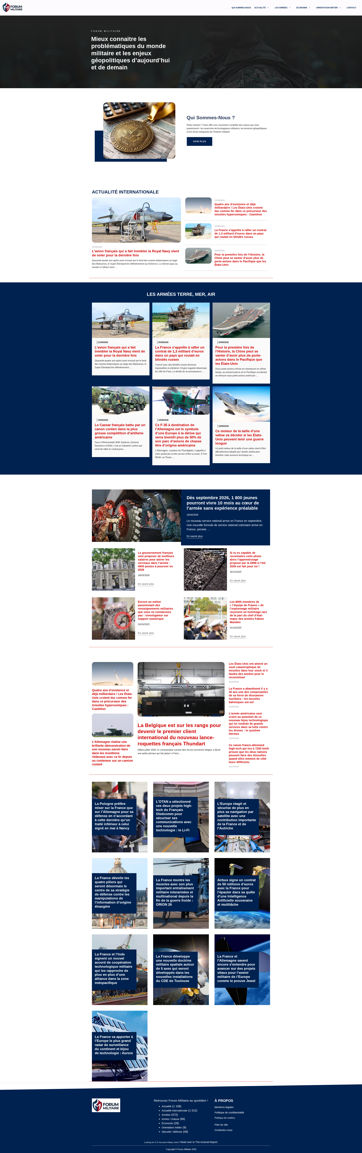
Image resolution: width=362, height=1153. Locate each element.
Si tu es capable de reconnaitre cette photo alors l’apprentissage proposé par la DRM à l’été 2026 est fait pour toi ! (248, 559)
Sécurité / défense (172, 1131)
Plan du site (221, 1124)
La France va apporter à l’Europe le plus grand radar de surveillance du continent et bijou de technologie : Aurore (114, 1045)
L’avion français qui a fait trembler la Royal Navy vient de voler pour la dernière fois (135, 253)
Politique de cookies (225, 1118)
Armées (166, 1114)
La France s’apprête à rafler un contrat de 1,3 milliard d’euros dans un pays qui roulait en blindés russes (240, 233)
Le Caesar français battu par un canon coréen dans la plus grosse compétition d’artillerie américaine (120, 431)
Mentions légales (224, 1107)
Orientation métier (327, 8)
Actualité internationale (125, 191)
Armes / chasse (170, 1119)
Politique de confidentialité (229, 1112)
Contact (351, 8)
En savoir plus (195, 536)
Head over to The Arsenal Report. (199, 1142)
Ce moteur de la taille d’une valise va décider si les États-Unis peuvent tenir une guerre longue (239, 437)
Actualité (260, 8)
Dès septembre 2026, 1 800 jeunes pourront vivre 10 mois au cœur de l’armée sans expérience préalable (223, 503)
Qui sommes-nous (241, 8)
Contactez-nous (223, 1130)
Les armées (281, 8)
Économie (301, 8)
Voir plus (199, 141)
